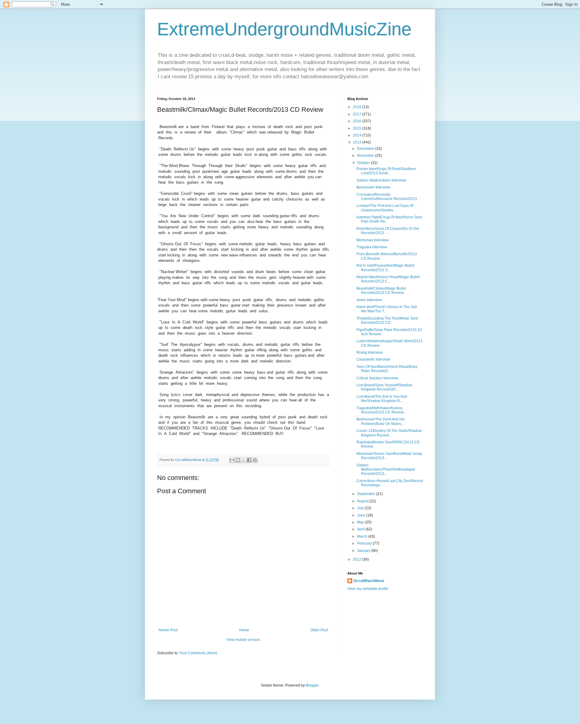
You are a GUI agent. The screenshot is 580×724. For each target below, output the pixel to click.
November (366, 155)
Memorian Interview (372, 240)
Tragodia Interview (371, 247)
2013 (357, 142)
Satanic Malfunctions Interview (381, 180)
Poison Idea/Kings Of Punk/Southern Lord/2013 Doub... (386, 171)
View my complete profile (367, 589)
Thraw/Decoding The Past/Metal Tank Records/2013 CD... (387, 320)
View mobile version (243, 640)
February (365, 543)
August (363, 501)
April (361, 529)
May (361, 522)
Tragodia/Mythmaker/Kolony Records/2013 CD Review (380, 410)
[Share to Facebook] (249, 460)
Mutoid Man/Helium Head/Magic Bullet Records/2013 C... (388, 279)
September (366, 494)
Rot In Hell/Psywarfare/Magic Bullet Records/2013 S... (385, 267)
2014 (357, 135)
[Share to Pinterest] (255, 460)
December (366, 148)
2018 (357, 107)
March (362, 536)
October (364, 163)
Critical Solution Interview (377, 378)
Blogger (312, 685)
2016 (357, 121)
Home (244, 630)
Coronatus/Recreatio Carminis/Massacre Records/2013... (388, 196)
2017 (357, 114)
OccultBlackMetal (368, 581)
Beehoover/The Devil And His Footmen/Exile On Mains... (380, 421)
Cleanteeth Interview (373, 359)
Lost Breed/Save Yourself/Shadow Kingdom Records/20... (384, 387)
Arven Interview (369, 300)
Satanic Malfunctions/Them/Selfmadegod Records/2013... (385, 469)
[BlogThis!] (238, 460)
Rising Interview (369, 352)
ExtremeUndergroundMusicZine (284, 29)
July (361, 508)
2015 (357, 128)
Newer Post (168, 630)
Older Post (319, 630)
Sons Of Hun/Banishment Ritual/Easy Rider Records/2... (386, 369)
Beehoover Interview (373, 187)
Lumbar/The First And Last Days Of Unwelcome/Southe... (384, 208)
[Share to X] (243, 460)
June (361, 515)
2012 (357, 559)
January (364, 551)
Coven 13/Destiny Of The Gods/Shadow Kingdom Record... (389, 433)
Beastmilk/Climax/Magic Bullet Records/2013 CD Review (381, 290)
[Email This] (232, 460)
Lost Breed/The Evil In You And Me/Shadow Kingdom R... (381, 398)
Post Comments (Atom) (198, 653)
